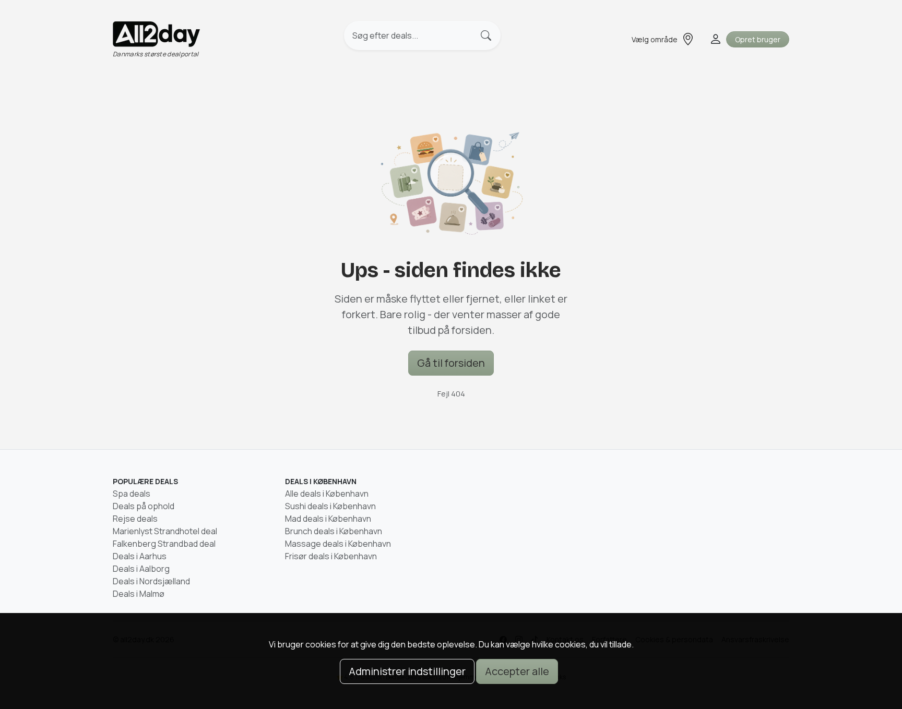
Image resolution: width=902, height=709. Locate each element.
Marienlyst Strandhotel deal (165, 531)
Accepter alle (517, 671)
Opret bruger (757, 39)
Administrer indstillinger (407, 671)
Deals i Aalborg (141, 568)
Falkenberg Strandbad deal (164, 543)
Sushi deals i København (330, 506)
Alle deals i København (327, 493)
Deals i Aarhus (140, 556)
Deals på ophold (143, 506)
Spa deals (131, 493)
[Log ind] (714, 39)
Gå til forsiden (451, 363)
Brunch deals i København (333, 531)
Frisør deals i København (331, 556)
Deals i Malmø (138, 593)
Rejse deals (135, 518)
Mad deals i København (328, 518)
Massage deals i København (338, 543)
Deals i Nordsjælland (151, 581)
